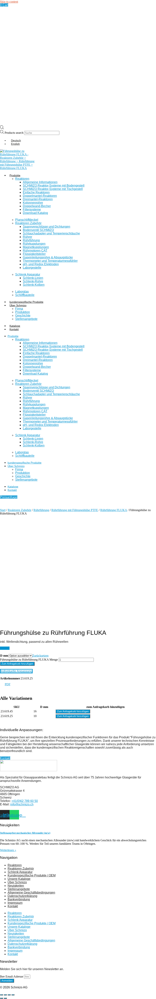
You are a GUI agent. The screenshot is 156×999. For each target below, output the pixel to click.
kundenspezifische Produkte (26, 301)
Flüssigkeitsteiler (34, 254)
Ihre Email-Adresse (12, 976)
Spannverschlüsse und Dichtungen (46, 226)
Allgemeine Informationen (40, 182)
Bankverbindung (19, 899)
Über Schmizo (18, 305)
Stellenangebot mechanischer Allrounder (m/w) (25, 832)
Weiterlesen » (8, 850)
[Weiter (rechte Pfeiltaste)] (5, 998)
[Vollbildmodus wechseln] (5, 994)
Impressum (15, 902)
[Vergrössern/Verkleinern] (1, 994)
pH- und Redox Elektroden (41, 264)
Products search (14, 132)
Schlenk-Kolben (34, 284)
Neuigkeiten (16, 885)
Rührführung (31, 240)
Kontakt (14, 329)
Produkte (15, 175)
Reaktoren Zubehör (28, 223)
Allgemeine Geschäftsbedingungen (31, 892)
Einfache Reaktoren (36, 192)
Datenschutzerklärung (22, 896)
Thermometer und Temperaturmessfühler (50, 260)
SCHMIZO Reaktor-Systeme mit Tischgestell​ (53, 189)
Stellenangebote (26, 319)
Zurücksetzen (40, 655)
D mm (4, 655)
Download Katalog (35, 213)
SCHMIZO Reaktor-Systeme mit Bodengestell (53, 185)
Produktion (22, 312)
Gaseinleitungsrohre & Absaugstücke (48, 257)
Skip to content (9, 1)
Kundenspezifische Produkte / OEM (32, 875)
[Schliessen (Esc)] (12, 994)
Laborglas (22, 291)
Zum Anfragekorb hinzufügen (17, 663)
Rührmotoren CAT (35, 250)
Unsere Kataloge (19, 878)
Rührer (27, 236)
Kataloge (15, 325)
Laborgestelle (32, 267)
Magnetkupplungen (36, 247)
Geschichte (22, 315)
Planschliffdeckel (26, 219)
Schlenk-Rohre (33, 281)
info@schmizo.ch (21, 804)
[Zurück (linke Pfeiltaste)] (1, 998)
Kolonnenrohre (33, 202)
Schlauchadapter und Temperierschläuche (51, 233)
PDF (7, 684)
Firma (19, 308)
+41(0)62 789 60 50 (24, 801)
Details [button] (5, 648)
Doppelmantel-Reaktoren (40, 195)
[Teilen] (9, 994)
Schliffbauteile (24, 295)
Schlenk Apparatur (27, 274)
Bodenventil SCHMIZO (38, 230)
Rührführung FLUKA (113, 510)
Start (3, 510)
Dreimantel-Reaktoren (38, 199)
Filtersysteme (32, 209)
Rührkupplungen (34, 243)
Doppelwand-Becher (37, 206)
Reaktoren (22, 178)
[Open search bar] (2, 128)
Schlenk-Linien (33, 277)
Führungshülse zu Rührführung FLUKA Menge (29, 659)
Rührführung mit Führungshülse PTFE (74, 510)
